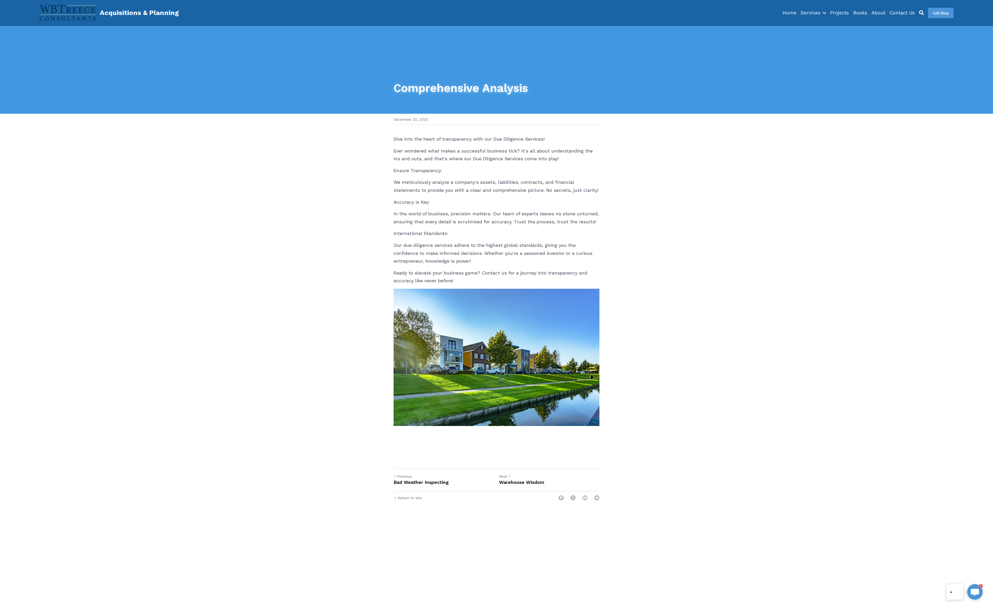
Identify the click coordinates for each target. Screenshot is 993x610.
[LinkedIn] (585, 497)
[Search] (921, 13)
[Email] (596, 497)
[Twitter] (573, 497)
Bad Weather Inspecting (421, 482)
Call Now (941, 13)
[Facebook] (561, 497)
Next (503, 476)
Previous (404, 476)
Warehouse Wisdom (521, 482)
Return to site (410, 498)
